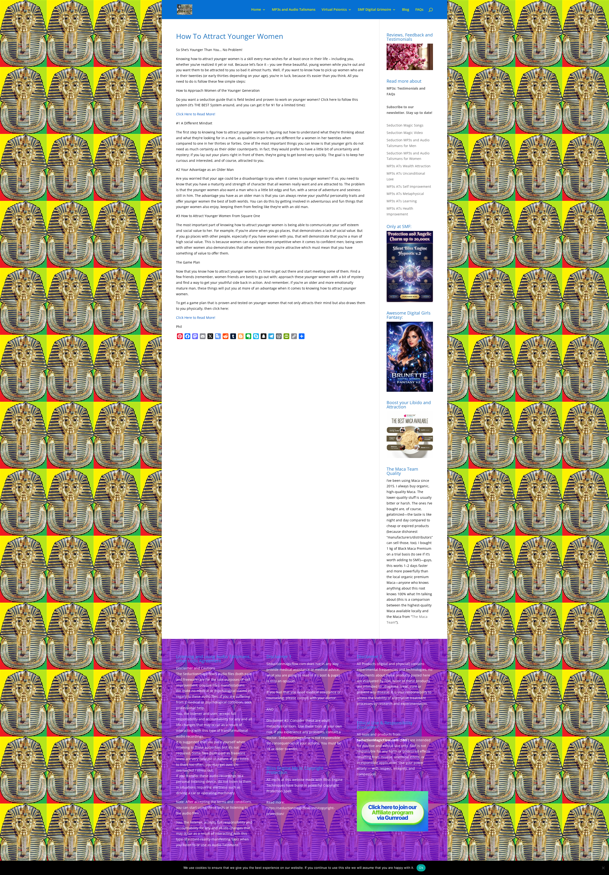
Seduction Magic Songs (405, 125)
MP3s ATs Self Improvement (409, 186)
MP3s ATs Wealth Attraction (409, 166)
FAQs (419, 10)
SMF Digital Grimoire (374, 10)
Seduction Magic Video (405, 132)
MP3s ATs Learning (402, 201)
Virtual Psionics (334, 10)
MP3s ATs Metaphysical (405, 193)
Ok (421, 868)
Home (256, 10)
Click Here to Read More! (195, 114)
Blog (405, 10)
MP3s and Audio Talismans (293, 10)
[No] (603, 867)
